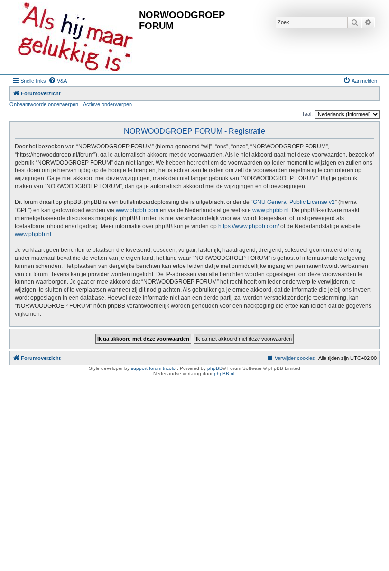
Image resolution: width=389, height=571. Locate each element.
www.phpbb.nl (270, 210)
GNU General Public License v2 (294, 202)
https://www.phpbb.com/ (248, 226)
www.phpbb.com (137, 210)
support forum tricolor (154, 368)
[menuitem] (57, 80)
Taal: (307, 114)
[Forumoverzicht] (75, 37)
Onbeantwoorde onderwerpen (43, 104)
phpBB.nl (224, 373)
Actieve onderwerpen (107, 104)
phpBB (214, 368)
